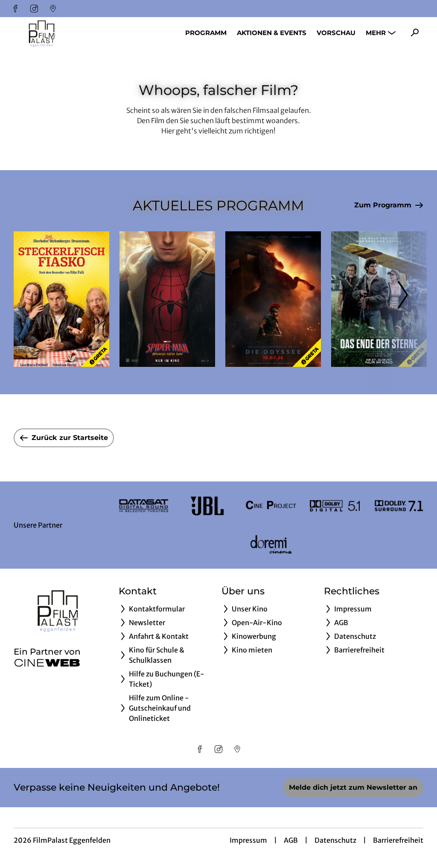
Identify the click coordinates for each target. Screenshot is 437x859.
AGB (291, 840)
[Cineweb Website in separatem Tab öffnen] (47, 662)
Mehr (376, 33)
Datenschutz (335, 840)
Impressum (248, 840)
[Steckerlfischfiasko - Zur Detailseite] (61, 299)
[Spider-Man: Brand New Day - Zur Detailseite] (167, 299)
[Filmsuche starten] (414, 32)
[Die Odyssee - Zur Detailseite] (273, 299)
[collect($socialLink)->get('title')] (15, 8)
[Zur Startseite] (73, 32)
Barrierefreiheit (398, 840)
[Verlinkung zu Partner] (144, 506)
